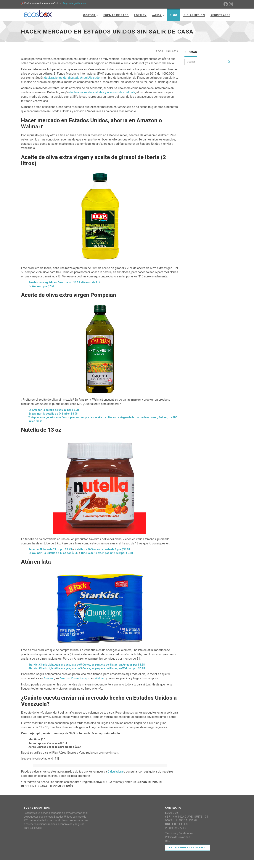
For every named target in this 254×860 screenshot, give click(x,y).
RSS (167, 840)
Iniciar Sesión (194, 15)
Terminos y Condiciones (179, 833)
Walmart (100, 678)
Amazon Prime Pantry (74, 678)
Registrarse (220, 15)
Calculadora (115, 771)
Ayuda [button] (157, 15)
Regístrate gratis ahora (74, 3)
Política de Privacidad (177, 837)
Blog (173, 15)
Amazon (49, 678)
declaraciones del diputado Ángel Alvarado (72, 77)
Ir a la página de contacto (188, 847)
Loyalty (140, 15)
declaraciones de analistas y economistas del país (102, 92)
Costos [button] (89, 15)
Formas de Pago (116, 15)
